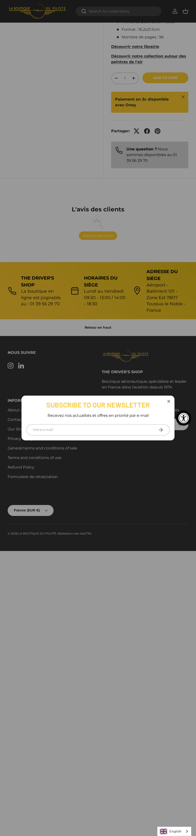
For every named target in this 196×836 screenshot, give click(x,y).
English (175, 831)
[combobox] (174, 831)
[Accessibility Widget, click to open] (183, 418)
